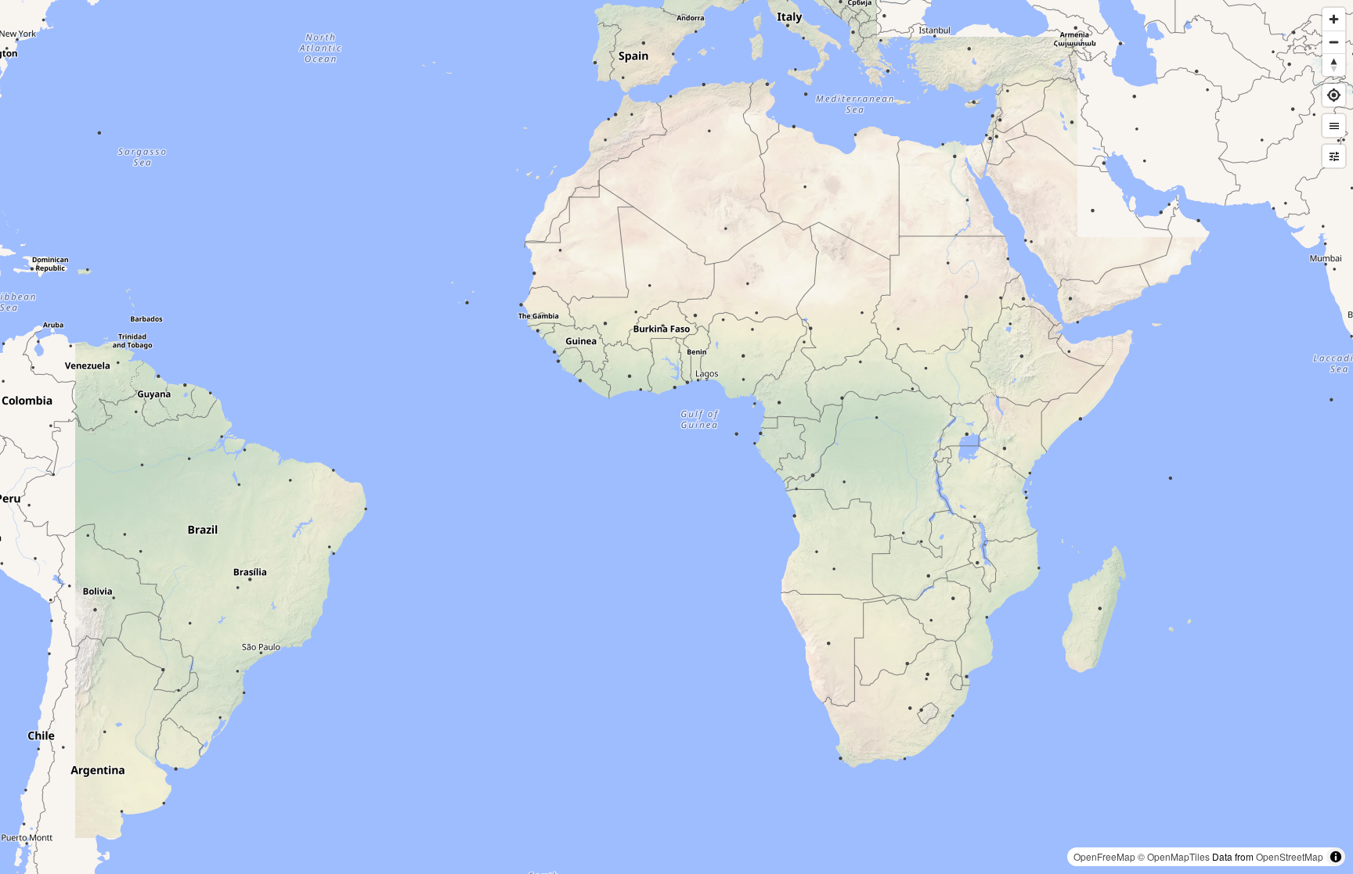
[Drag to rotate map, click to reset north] (1333, 64)
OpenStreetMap (1289, 856)
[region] (676, 437)
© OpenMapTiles (1174, 856)
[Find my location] (1333, 95)
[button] (1333, 125)
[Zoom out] (1333, 42)
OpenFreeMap (1104, 856)
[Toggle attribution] (1335, 856)
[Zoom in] (1333, 19)
